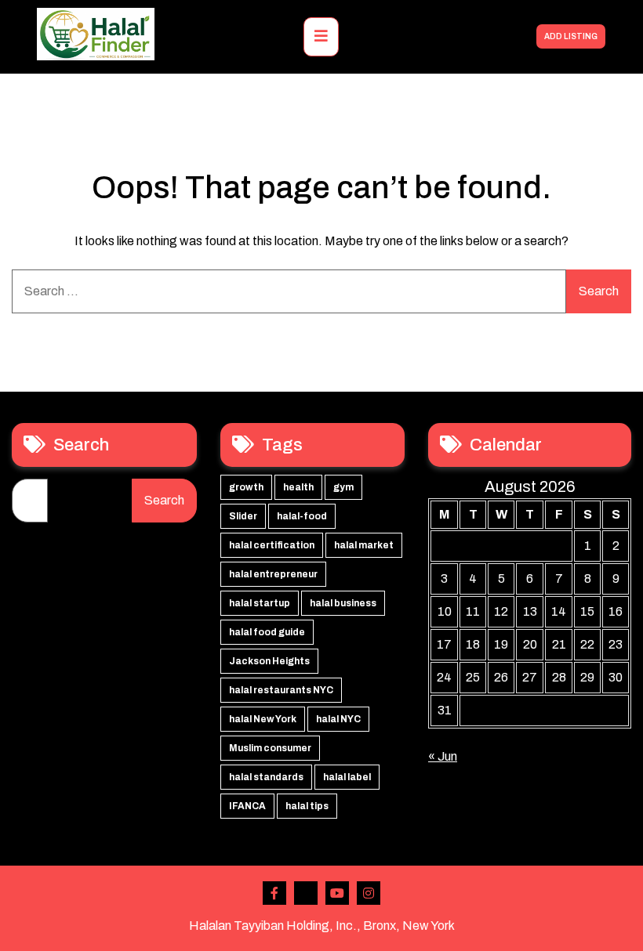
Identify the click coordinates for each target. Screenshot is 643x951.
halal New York (262, 719)
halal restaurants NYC (281, 690)
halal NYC (338, 719)
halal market (364, 545)
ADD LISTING (571, 36)
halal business (343, 603)
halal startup (259, 603)
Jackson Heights (269, 661)
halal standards (266, 777)
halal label (347, 777)
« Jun (442, 756)
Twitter (306, 893)
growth (246, 487)
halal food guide (267, 632)
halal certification (271, 545)
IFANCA (247, 806)
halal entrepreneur (273, 574)
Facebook (274, 893)
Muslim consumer (270, 748)
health (298, 487)
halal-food (302, 516)
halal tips (307, 806)
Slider (243, 516)
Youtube (337, 893)
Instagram (368, 893)
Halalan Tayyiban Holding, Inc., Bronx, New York (322, 925)
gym (343, 487)
